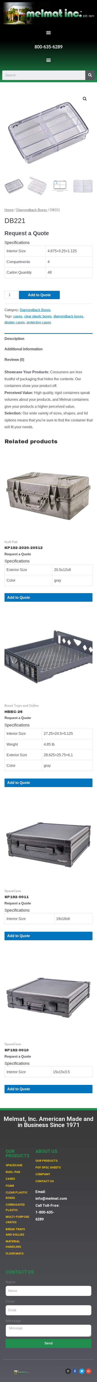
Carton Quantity (19, 272)
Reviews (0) (14, 359)
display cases (15, 322)
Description (14, 339)
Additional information (24, 349)
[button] (48, 32)
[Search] (90, 75)
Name (10, 1282)
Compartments (18, 262)
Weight (12, 744)
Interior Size (16, 251)
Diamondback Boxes (31, 210)
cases (17, 316)
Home (9, 210)
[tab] (48, 338)
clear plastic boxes (38, 316)
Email (10, 1301)
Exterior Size (17, 570)
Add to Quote (39, 295)
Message (13, 1321)
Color (11, 580)
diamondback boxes (68, 316)
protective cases (39, 322)
